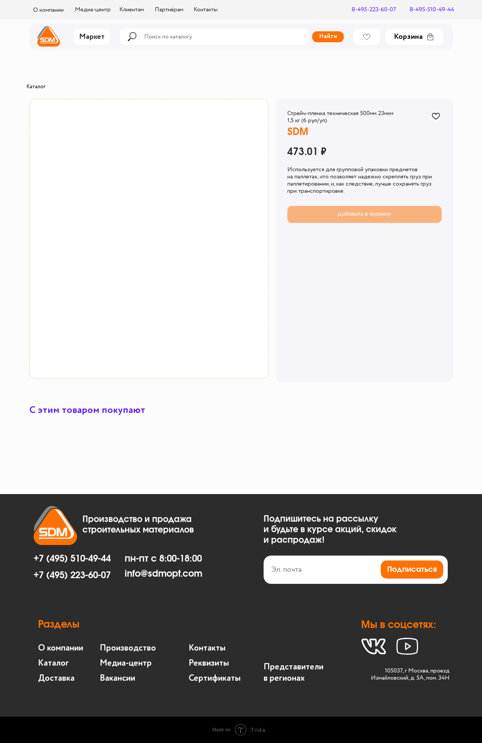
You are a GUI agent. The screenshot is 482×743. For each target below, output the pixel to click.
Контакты (207, 648)
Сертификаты (215, 678)
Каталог (36, 86)
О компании (60, 648)
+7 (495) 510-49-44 (72, 558)
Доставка (56, 678)
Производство (128, 648)
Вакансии (117, 678)
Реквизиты (209, 663)
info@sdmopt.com (163, 574)
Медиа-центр (126, 663)
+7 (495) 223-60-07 (72, 575)
